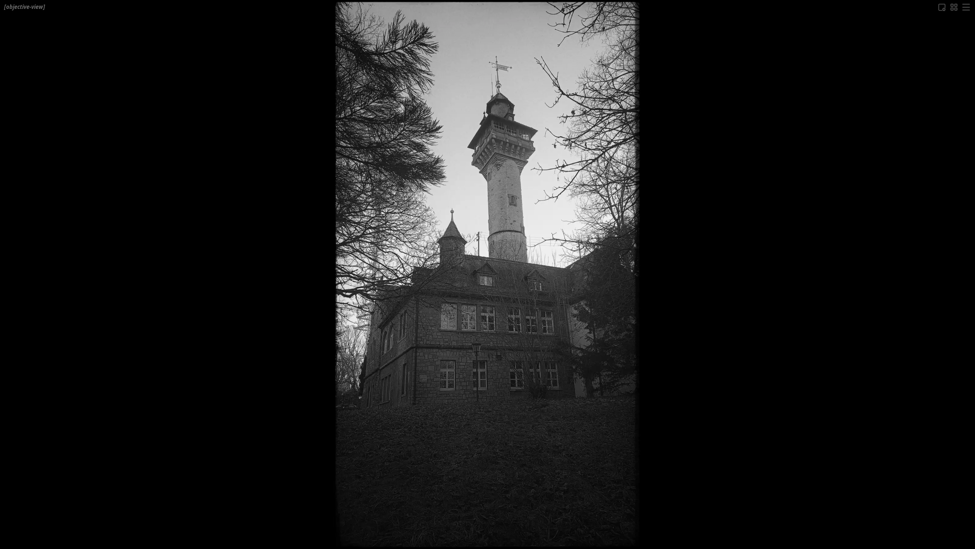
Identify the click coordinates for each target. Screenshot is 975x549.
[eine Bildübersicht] (953, 7)
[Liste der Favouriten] (942, 7)
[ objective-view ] (24, 7)
